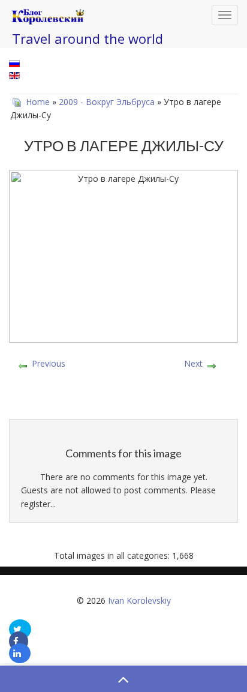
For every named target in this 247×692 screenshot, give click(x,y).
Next (193, 363)
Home (38, 101)
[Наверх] (123, 679)
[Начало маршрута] (123, 390)
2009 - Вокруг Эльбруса (107, 101)
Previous (48, 363)
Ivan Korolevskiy (139, 600)
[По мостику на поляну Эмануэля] (123, 406)
